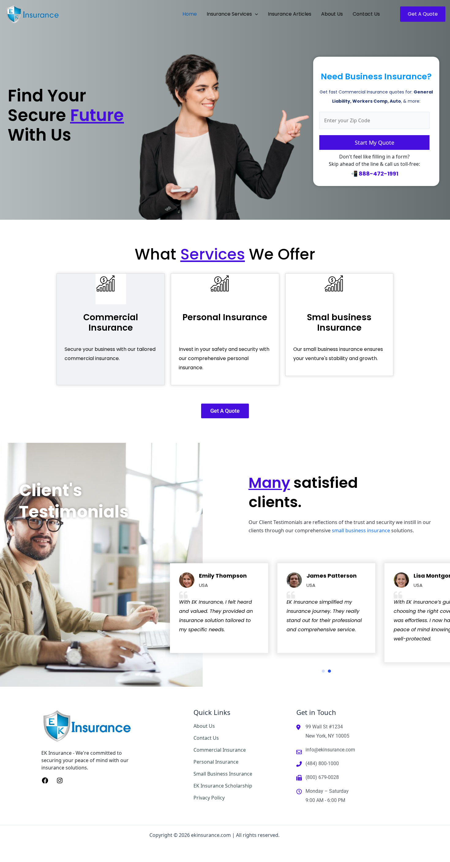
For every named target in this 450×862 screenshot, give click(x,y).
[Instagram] (59, 780)
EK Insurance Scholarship (222, 785)
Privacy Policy (209, 797)
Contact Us (206, 738)
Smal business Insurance (339, 322)
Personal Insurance (224, 317)
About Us (204, 726)
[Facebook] (45, 780)
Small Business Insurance (222, 773)
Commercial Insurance (110, 322)
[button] (255, 14)
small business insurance (361, 530)
